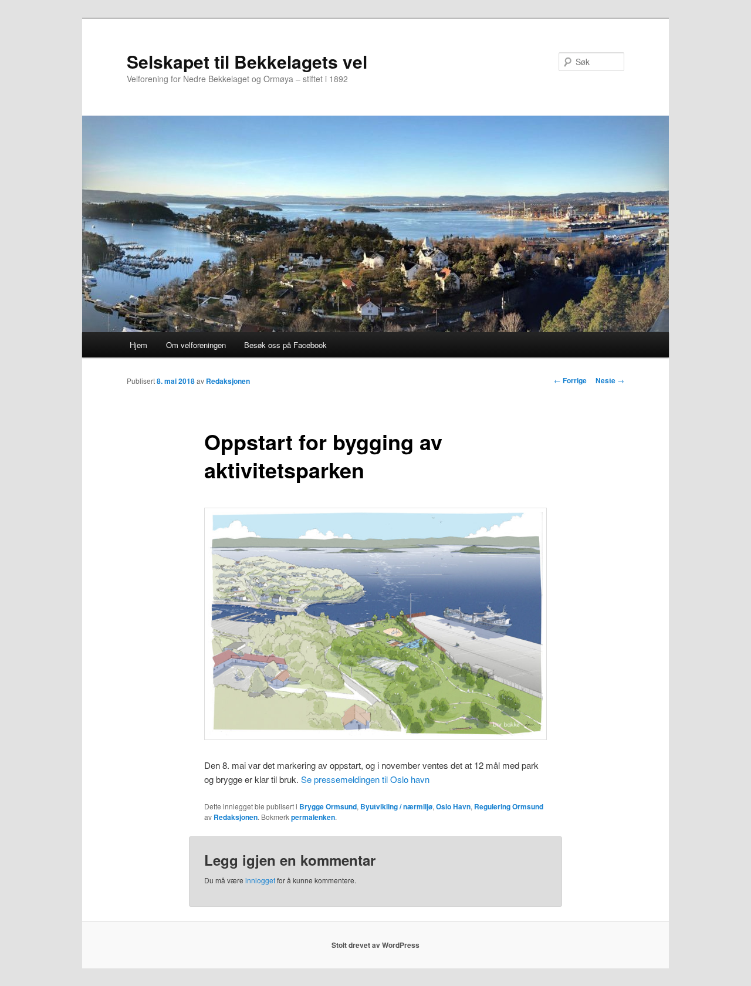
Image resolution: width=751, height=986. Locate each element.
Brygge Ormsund (328, 806)
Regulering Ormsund (508, 806)
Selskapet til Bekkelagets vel (247, 61)
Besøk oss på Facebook (285, 344)
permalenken (313, 817)
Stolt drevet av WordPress (375, 945)
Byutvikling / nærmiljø (396, 806)
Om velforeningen (196, 344)
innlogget (260, 880)
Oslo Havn (453, 806)
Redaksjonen (228, 381)
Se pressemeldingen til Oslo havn (365, 779)
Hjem (138, 344)
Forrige (570, 380)
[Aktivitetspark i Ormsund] (375, 736)
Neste (610, 380)
